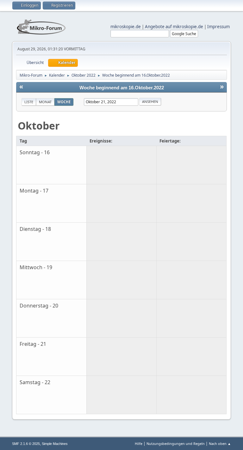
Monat (45, 101)
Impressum (218, 26)
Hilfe (138, 443)
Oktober (39, 125)
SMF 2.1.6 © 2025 (26, 444)
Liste (28, 101)
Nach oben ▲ (220, 443)
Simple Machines (55, 444)
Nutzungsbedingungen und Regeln (175, 443)
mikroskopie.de (125, 26)
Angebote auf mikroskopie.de (174, 26)
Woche (64, 101)
